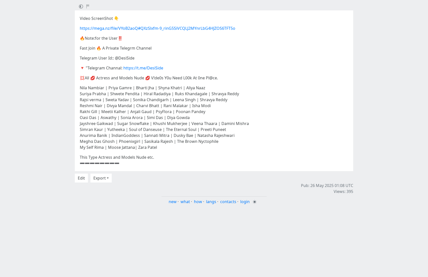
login (245, 201)
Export (99, 178)
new (173, 201)
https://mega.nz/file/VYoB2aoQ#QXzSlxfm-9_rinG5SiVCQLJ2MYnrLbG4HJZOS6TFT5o (157, 28)
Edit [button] (81, 178)
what (185, 201)
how (198, 201)
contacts (228, 201)
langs (211, 201)
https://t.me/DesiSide (143, 68)
